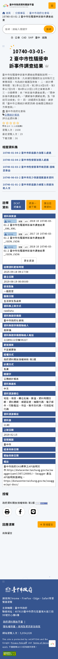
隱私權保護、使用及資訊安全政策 (21, 626)
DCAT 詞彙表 (17, 205)
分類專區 (20, 13)
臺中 (37, 37)
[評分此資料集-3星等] (10, 123)
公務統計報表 (11, 114)
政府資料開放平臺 (13, 621)
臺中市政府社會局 (39, 13)
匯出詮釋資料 (47, 205)
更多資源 (29, 260)
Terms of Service (41, 642)
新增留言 (47, 524)
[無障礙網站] (9, 654)
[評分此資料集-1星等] (3, 123)
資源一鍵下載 (32, 205)
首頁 (8, 13)
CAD (24, 37)
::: (3, 46)
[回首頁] (18, 5)
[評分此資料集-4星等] (14, 123)
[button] (7, 511)
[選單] (52, 5)
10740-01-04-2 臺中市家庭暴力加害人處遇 (27, 152)
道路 (44, 37)
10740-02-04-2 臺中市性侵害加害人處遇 (26, 160)
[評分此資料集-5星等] (17, 123)
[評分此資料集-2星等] (7, 123)
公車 (17, 37)
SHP (30, 37)
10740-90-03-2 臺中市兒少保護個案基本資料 (28, 177)
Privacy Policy (18, 642)
